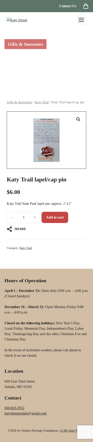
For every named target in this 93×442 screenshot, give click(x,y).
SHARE (20, 229)
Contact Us (67, 6)
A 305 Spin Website (72, 430)
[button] (78, 119)
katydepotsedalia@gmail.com (25, 413)
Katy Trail (42, 102)
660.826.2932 (14, 408)
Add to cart (55, 217)
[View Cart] (85, 6)
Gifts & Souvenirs (19, 102)
